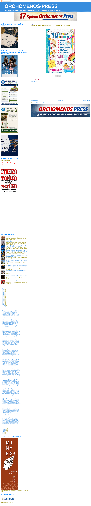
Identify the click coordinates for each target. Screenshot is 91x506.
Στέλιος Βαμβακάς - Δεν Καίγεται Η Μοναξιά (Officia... (10, 423)
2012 (3, 292)
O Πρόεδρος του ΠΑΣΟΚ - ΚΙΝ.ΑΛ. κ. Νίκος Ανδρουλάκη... (11, 382)
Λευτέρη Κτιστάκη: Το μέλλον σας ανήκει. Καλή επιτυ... (10, 417)
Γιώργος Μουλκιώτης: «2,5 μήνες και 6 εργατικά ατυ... (10, 343)
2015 (3, 295)
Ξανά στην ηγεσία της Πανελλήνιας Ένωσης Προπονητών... (11, 403)
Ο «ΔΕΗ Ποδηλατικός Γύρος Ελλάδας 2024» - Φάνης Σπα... (11, 331)
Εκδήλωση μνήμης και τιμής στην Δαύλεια (8, 316)
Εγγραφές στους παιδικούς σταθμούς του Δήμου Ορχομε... (11, 339)
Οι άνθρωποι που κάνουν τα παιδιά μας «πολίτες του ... (10, 389)
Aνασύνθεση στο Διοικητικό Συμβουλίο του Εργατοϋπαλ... (11, 410)
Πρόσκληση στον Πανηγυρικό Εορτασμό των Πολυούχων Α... (11, 330)
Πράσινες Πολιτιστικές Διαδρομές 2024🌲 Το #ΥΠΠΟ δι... (10, 359)
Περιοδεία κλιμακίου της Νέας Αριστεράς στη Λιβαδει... (10, 321)
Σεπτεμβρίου (5, 428)
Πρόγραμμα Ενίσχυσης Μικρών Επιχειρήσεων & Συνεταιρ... (11, 375)
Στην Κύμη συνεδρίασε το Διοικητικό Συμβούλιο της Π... (10, 328)
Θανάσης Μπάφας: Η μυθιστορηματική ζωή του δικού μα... (11, 314)
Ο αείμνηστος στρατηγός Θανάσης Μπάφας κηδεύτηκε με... (11, 320)
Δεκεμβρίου (4, 431)
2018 (3, 298)
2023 (3, 303)
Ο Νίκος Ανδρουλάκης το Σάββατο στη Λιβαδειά (9, 365)
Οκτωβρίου (4, 429)
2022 (3, 302)
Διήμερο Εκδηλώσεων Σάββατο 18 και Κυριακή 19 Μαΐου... (11, 309)
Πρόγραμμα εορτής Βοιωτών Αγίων (7, 324)
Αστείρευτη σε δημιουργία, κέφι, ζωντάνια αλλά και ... (10, 380)
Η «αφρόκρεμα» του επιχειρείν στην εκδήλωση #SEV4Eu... (11, 369)
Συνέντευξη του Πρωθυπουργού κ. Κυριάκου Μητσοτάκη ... (11, 363)
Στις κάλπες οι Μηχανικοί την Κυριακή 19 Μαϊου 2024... (10, 312)
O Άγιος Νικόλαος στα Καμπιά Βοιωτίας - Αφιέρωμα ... (10, 323)
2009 (3, 289)
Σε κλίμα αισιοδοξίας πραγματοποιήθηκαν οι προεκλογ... (10, 349)
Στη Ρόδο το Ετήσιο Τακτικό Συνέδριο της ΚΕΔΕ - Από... (10, 418)
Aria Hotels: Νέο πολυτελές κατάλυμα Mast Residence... (10, 342)
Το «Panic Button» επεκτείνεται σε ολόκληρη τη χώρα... (10, 335)
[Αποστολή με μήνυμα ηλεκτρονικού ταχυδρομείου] (55, 76)
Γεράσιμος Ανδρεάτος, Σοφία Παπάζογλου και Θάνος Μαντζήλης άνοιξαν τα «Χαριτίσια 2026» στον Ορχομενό (16, 246)
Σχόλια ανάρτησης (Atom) (40, 102)
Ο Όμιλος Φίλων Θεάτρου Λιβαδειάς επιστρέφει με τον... (10, 373)
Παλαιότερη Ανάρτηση (86, 100)
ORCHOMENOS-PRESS (31, 6)
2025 (3, 432)
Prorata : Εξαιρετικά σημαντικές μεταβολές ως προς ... (10, 422)
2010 (3, 290)
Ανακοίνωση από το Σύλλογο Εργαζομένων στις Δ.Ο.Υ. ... (11, 395)
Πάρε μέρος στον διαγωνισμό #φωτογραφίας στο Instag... (11, 400)
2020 (3, 300)
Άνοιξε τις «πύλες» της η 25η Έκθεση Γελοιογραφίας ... (10, 394)
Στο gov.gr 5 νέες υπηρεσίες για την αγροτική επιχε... (10, 362)
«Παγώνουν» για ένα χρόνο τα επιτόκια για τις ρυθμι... (10, 358)
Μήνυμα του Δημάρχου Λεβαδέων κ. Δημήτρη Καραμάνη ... (11, 404)
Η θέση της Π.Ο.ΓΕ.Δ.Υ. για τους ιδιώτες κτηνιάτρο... (10, 378)
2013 (3, 293)
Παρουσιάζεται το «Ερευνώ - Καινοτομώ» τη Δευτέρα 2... (10, 381)
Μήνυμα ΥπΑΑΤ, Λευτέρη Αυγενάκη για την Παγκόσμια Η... (11, 332)
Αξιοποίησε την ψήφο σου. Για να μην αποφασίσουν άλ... (11, 384)
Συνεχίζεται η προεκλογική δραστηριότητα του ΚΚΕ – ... (10, 360)
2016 (3, 296)
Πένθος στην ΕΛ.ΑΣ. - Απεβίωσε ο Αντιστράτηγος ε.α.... (10, 401)
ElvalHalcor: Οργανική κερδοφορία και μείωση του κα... (10, 368)
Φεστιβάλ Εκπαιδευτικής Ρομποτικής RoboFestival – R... (10, 413)
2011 (3, 291)
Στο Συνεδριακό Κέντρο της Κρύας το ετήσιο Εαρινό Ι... (10, 383)
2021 (3, 301)
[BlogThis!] (57, 76)
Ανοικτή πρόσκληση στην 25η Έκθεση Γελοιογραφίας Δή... (11, 374)
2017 (3, 297)
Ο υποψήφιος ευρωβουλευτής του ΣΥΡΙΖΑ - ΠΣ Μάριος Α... (11, 379)
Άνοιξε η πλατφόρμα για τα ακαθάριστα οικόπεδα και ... (10, 393)
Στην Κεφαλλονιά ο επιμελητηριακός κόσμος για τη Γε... (10, 313)
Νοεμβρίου (4, 430)
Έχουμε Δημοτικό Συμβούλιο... (7, 412)
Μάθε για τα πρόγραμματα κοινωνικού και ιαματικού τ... (10, 322)
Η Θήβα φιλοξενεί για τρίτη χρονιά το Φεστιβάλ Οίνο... (10, 398)
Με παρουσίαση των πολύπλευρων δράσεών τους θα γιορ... (11, 345)
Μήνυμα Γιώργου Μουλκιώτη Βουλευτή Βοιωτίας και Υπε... (11, 409)
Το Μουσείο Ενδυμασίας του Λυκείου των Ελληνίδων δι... (10, 315)
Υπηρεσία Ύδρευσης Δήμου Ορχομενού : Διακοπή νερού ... (11, 357)
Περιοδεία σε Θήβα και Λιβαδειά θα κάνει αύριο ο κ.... (10, 344)
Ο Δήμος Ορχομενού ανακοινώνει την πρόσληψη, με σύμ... (11, 388)
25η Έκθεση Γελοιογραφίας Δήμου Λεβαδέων (9, 353)
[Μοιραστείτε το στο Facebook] (59, 76)
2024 (3, 304)
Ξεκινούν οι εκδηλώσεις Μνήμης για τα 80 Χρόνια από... (10, 402)
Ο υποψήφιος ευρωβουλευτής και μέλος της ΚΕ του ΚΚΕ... (11, 326)
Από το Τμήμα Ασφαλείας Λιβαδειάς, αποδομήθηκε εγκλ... (11, 354)
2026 (3, 433)
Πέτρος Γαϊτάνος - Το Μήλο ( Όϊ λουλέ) (8, 348)
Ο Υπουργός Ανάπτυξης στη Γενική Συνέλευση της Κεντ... (11, 325)
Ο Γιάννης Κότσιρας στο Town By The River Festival (10, 329)
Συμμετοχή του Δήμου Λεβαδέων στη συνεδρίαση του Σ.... (11, 392)
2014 (3, 294)
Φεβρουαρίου (5, 306)
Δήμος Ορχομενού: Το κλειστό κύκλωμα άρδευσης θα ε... (11, 421)
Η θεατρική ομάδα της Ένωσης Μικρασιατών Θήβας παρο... (11, 420)
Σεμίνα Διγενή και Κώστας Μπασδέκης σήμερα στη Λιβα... (11, 411)
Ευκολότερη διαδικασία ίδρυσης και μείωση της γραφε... (10, 350)
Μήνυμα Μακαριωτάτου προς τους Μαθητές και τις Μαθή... (11, 391)
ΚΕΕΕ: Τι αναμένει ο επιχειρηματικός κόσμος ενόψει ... (10, 419)
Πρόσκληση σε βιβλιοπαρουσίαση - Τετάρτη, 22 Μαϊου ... (10, 338)
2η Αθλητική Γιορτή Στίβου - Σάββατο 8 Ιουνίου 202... (10, 333)
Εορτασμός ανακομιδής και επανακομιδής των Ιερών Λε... (11, 390)
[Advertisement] (61, 90)
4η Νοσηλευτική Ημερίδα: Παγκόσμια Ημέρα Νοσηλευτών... (11, 334)
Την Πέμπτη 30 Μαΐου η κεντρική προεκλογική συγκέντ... (11, 385)
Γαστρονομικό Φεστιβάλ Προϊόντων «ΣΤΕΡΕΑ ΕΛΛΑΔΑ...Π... (11, 414)
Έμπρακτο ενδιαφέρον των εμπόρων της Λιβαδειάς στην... (11, 310)
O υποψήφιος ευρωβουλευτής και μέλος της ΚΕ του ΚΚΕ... (11, 341)
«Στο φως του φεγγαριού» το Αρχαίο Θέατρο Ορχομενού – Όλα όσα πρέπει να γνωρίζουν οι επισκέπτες (17, 256)
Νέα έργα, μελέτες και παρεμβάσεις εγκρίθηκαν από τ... (10, 407)
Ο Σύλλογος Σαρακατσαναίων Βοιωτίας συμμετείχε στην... (11, 397)
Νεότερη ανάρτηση (34, 100)
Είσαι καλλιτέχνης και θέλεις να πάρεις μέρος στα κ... (10, 351)
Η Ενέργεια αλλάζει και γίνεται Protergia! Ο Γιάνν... (10, 371)
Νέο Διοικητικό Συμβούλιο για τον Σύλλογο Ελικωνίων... (10, 340)
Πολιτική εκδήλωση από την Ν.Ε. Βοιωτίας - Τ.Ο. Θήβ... (10, 399)
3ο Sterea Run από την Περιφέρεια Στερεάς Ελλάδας (10, 319)
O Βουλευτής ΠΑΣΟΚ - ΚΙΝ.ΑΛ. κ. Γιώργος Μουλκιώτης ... (11, 311)
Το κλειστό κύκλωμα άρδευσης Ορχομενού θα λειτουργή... (11, 355)
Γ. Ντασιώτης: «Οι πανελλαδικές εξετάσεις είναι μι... (10, 408)
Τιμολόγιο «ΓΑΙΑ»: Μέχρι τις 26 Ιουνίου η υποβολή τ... (10, 352)
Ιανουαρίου (4, 305)
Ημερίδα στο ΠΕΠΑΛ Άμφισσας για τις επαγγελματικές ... (10, 364)
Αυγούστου (4, 427)
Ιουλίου (4, 426)
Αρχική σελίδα (60, 100)
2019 (3, 299)
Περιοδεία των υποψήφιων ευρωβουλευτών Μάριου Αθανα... (11, 370)
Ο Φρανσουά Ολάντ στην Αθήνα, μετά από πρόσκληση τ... (11, 377)
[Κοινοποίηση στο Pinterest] (60, 76)
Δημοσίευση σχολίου (34, 81)
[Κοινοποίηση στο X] (58, 76)
